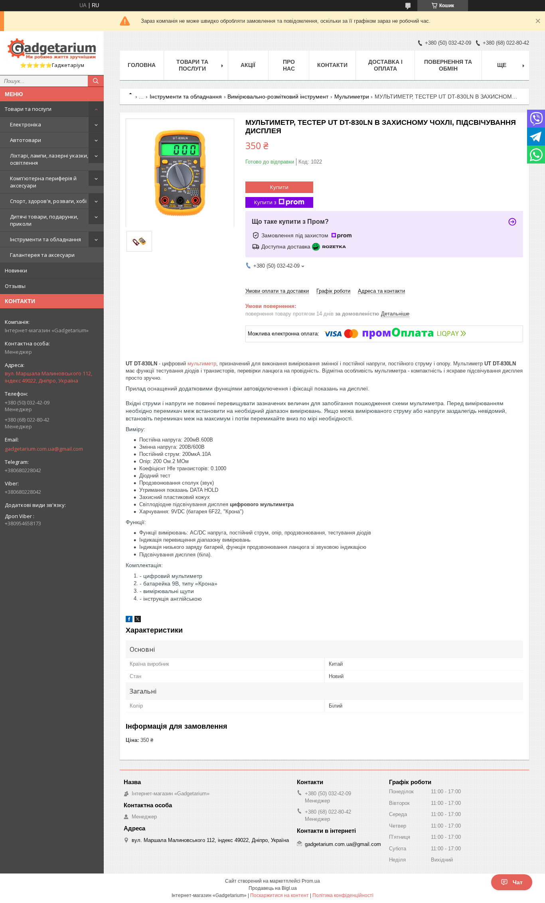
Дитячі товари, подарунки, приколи (44, 220)
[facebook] (129, 620)
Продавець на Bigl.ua (273, 888)
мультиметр (202, 364)
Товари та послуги (28, 108)
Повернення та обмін (448, 65)
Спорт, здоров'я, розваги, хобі (48, 201)
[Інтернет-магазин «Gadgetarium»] (52, 49)
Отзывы (15, 286)
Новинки (16, 270)
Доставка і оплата (385, 65)
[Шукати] (96, 81)
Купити (279, 187)
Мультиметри (351, 96)
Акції (248, 65)
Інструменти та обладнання (45, 239)
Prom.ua (311, 881)
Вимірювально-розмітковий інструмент (277, 96)
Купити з (265, 202)
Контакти (332, 65)
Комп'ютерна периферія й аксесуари (43, 182)
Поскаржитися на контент (279, 895)
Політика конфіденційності (342, 895)
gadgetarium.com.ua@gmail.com (44, 448)
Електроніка (25, 124)
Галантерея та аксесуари (42, 254)
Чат (518, 882)
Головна (142, 65)
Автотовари (25, 140)
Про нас (289, 65)
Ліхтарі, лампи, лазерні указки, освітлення (49, 159)
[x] (137, 620)
